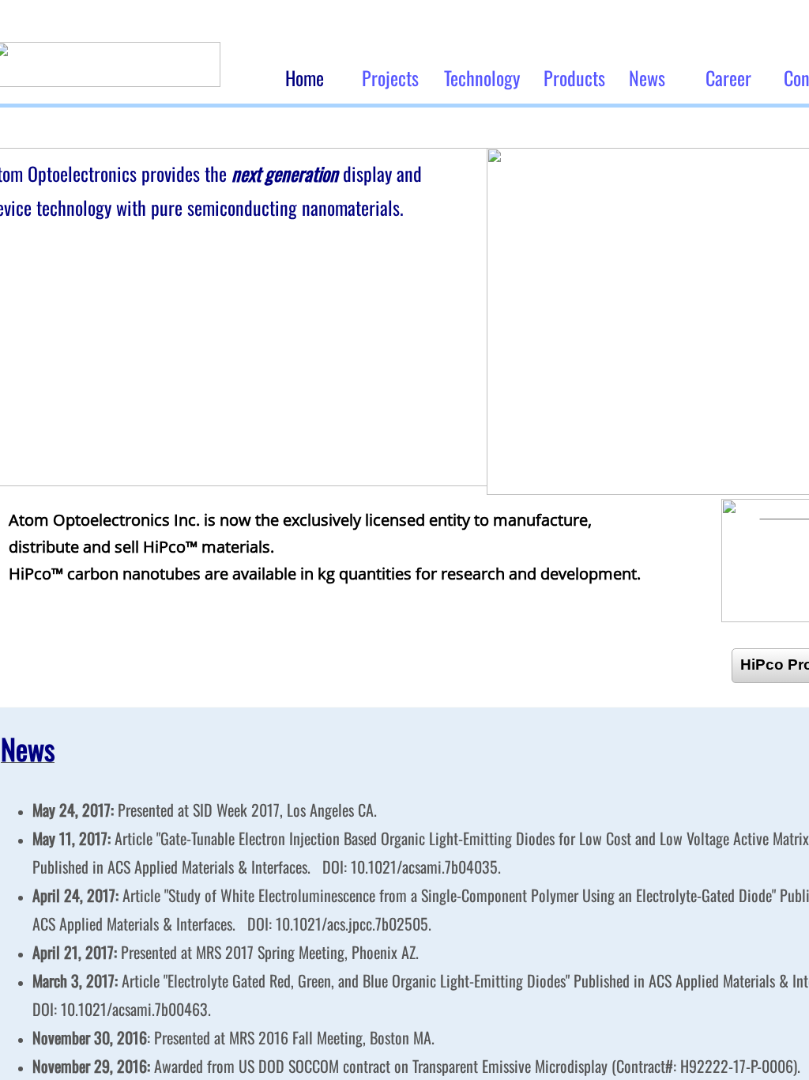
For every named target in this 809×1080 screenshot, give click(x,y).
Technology (482, 77)
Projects (390, 77)
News (647, 77)
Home (304, 77)
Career (728, 77)
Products (574, 77)
